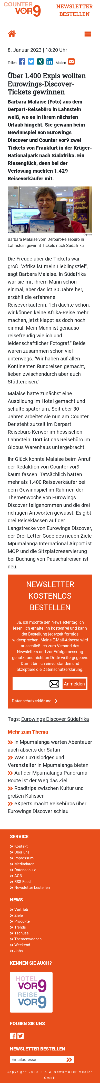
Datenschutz (24, 870)
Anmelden (74, 683)
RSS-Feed (22, 881)
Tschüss (21, 933)
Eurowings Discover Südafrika (55, 719)
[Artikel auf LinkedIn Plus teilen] (50, 63)
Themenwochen (27, 939)
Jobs (18, 951)
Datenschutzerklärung (32, 701)
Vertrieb (20, 909)
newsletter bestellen (74, 10)
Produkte (21, 921)
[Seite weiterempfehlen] (71, 63)
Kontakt (20, 846)
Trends (19, 927)
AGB (17, 875)
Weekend (21, 945)
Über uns (21, 852)
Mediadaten (23, 864)
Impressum (23, 858)
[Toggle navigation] (87, 34)
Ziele (18, 915)
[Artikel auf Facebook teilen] (22, 63)
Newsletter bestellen (31, 887)
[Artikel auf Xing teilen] (40, 63)
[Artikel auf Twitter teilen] (31, 63)
